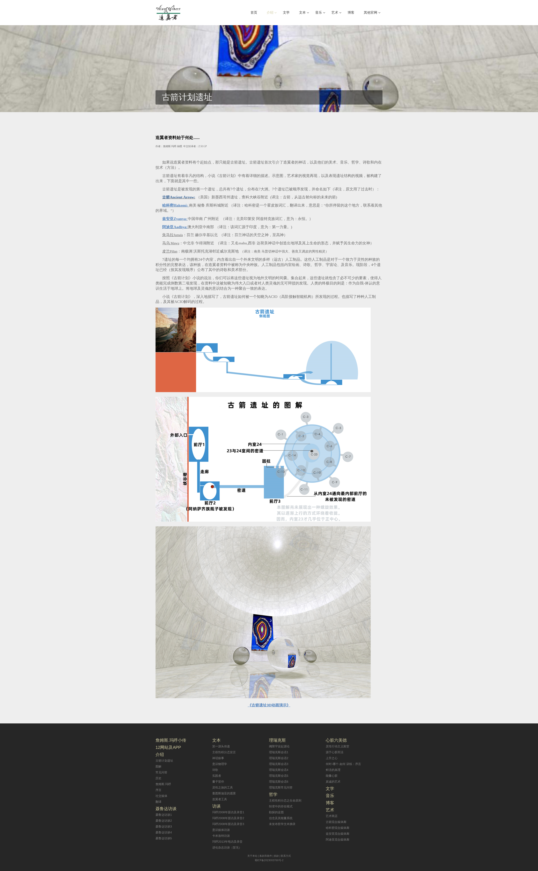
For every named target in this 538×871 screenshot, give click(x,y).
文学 (330, 788)
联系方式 (286, 855)
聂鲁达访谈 (166, 808)
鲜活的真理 (333, 769)
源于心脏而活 (334, 752)
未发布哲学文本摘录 (282, 824)
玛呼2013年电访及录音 (227, 841)
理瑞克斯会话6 (278, 781)
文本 (216, 740)
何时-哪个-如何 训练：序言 (343, 763)
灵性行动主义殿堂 (337, 746)
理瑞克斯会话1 (278, 752)
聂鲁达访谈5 (164, 838)
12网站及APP (168, 747)
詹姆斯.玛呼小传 (171, 740)
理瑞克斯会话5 (278, 775)
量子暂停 (218, 781)
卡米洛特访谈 (221, 835)
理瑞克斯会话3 (278, 763)
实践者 (216, 775)
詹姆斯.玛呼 (163, 784)
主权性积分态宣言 (224, 752)
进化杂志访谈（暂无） (227, 847)
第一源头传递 (221, 746)
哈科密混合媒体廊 (337, 827)
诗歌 (215, 769)
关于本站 (252, 855)
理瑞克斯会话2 (278, 758)
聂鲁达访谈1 (164, 814)
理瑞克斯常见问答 (281, 787)
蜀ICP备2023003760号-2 (269, 860)
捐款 (276, 855)
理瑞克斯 (277, 740)
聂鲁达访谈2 (164, 820)
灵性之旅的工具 (222, 787)
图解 (158, 766)
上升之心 (332, 758)
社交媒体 (161, 795)
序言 (158, 789)
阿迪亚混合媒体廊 (337, 839)
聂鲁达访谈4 (164, 832)
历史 (158, 778)
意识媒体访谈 (221, 829)
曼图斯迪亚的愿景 (224, 793)
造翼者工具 (219, 799)
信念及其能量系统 (281, 818)
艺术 (330, 810)
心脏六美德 (336, 740)
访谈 (216, 806)
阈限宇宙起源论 (279, 746)
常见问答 (161, 772)
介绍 (160, 754)
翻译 (158, 801)
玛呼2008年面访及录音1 (228, 812)
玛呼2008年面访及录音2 (228, 818)
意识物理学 (219, 763)
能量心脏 (332, 775)
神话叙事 (218, 758)
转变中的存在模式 (281, 806)
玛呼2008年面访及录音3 (228, 824)
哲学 (273, 794)
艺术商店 (332, 816)
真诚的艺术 (333, 781)
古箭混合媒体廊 (336, 821)
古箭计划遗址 (164, 760)
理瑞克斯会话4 (278, 769)
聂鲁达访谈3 (164, 826)
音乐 (330, 795)
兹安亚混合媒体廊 (337, 833)
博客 (330, 802)
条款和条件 (265, 855)
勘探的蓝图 (276, 812)
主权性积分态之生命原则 (285, 800)
